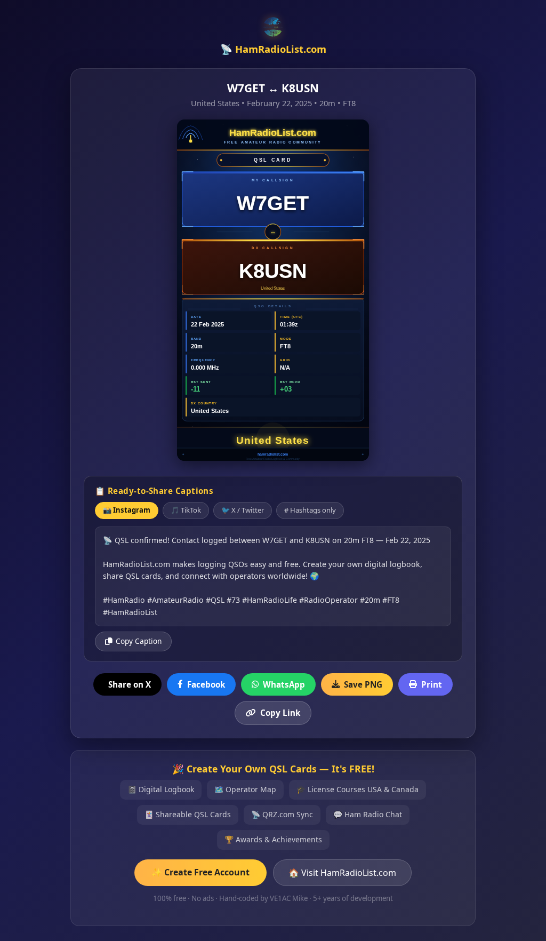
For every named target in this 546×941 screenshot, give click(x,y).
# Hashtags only (310, 510)
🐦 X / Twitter (242, 510)
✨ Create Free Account (200, 872)
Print (431, 684)
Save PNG (363, 684)
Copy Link (280, 712)
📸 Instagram (126, 510)
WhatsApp (284, 684)
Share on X (129, 684)
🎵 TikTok (186, 510)
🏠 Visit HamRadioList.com (342, 873)
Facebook (206, 684)
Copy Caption (139, 641)
